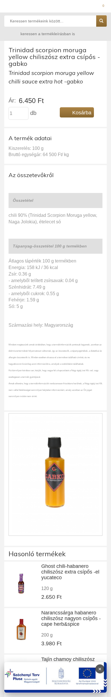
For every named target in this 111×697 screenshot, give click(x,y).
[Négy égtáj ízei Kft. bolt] (55, 7)
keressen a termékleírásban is (47, 34)
